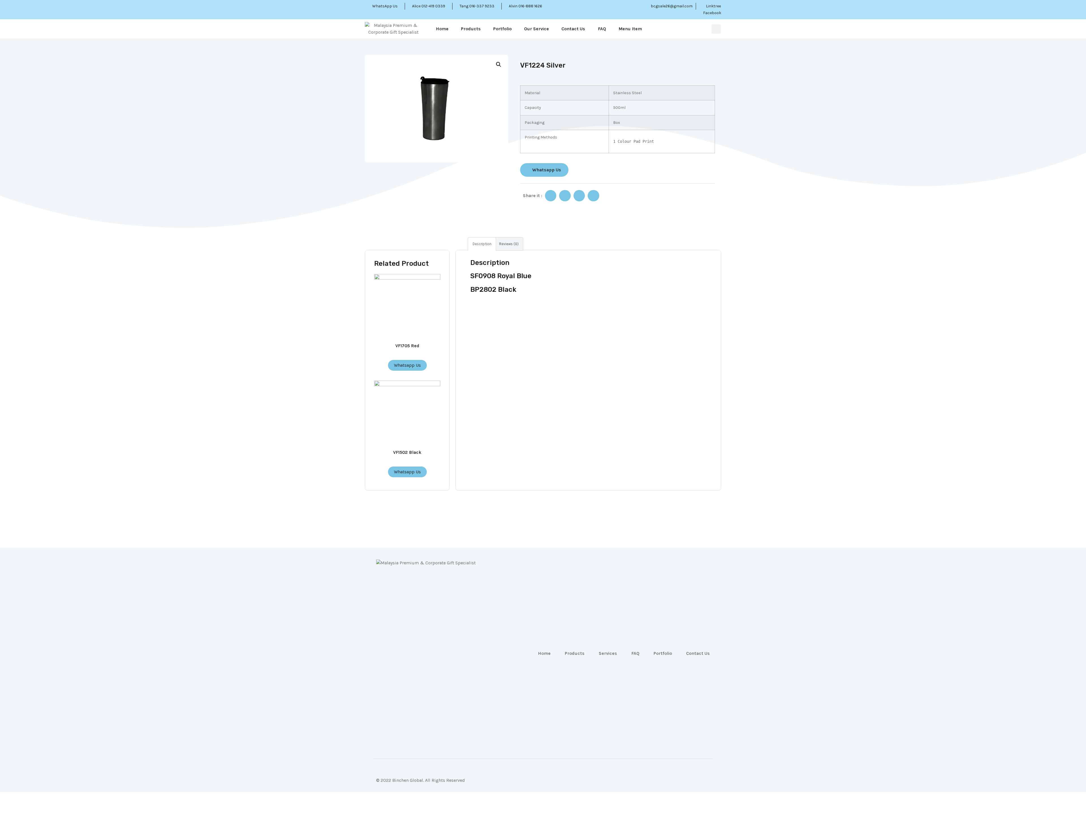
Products (471, 28)
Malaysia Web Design (397, 784)
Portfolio (502, 28)
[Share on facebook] (551, 196)
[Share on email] (579, 196)
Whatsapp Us (407, 365)
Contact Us (573, 28)
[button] (544, 170)
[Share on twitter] (565, 196)
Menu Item (630, 28)
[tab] (482, 244)
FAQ (602, 28)
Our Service (536, 28)
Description (482, 244)
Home (442, 28)
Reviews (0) (509, 244)
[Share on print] (593, 196)
